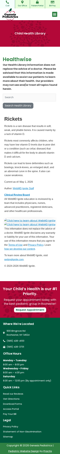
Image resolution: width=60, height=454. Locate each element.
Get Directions (11, 398)
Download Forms (12, 403)
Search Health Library (18, 105)
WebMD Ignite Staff (23, 188)
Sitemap (8, 436)
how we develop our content (19, 248)
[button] (54, 14)
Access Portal (11, 409)
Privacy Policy (35, 244)
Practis (47, 451)
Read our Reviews (13, 393)
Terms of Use (15, 244)
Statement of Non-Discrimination (22, 431)
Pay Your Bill (9, 414)
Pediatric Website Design (23, 451)
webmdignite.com (14, 259)
